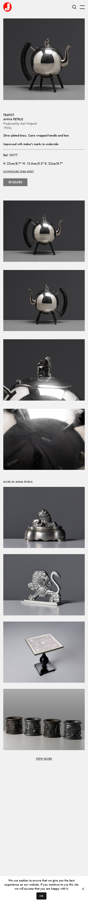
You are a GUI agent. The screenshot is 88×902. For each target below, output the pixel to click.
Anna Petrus (13, 119)
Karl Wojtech (28, 123)
